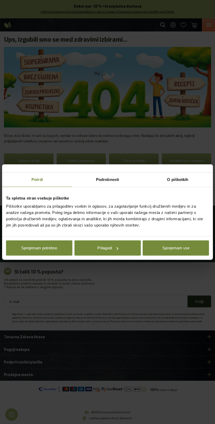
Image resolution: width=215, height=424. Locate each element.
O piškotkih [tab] (177, 179)
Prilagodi (104, 248)
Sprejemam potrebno (39, 248)
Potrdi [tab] (37, 179)
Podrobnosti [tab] (107, 179)
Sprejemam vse (176, 248)
